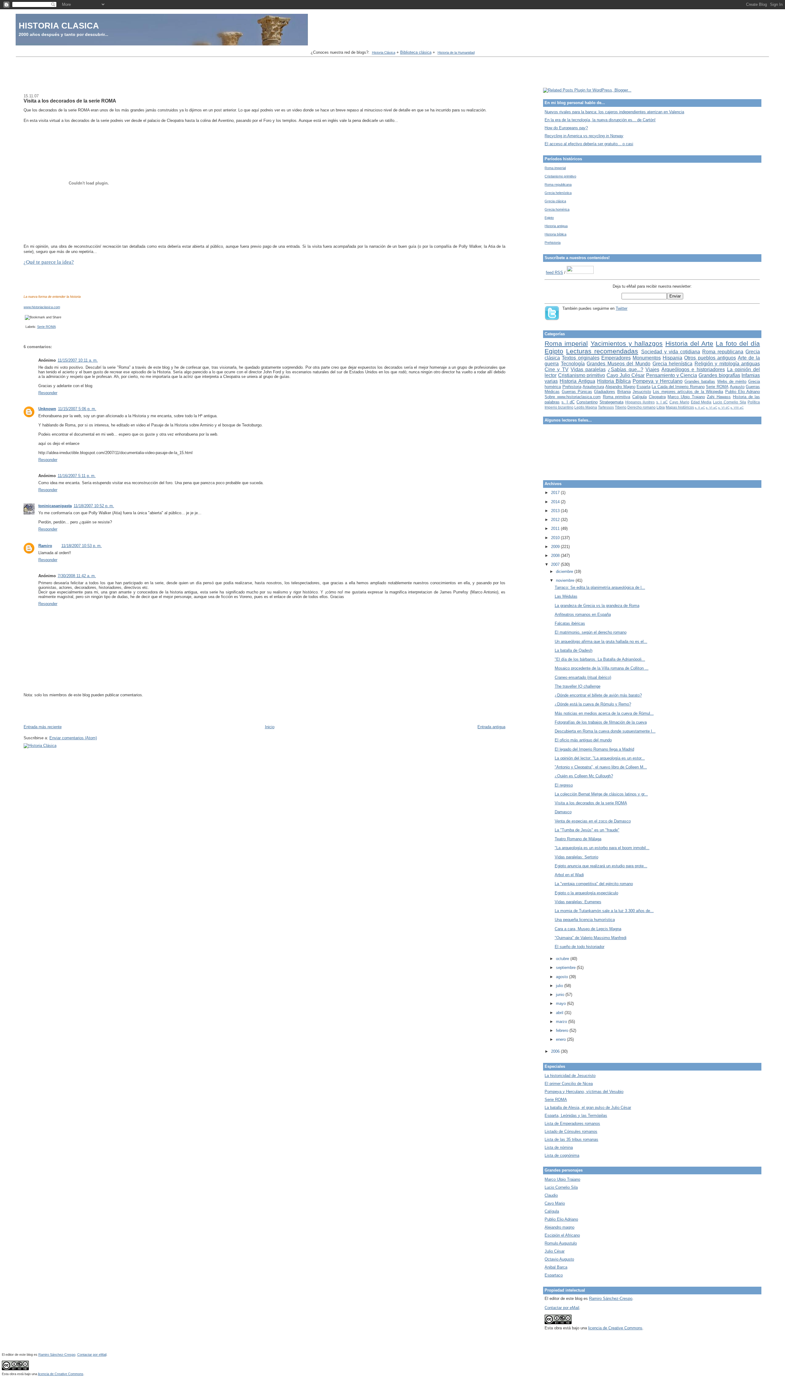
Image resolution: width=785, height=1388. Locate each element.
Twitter (621, 308)
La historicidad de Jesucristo (570, 1075)
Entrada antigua (491, 727)
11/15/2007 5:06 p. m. (77, 408)
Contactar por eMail (562, 1307)
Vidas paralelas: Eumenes (578, 902)
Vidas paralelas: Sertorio (576, 857)
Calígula (639, 397)
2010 (556, 537)
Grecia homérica (557, 209)
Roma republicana (558, 184)
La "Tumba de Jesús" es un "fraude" (587, 830)
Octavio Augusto (559, 1259)
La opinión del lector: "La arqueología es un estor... (600, 758)
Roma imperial (555, 168)
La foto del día (738, 343)
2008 (556, 555)
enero (561, 1039)
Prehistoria (553, 242)
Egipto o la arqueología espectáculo (586, 893)
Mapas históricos (680, 407)
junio (560, 994)
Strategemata (611, 402)
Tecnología (573, 363)
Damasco (563, 812)
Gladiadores (604, 391)
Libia (661, 407)
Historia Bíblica (614, 381)
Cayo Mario (679, 402)
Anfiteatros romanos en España (583, 614)
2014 (556, 502)
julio (560, 985)
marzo (562, 1021)
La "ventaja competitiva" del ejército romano (594, 883)
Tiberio (620, 407)
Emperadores (616, 357)
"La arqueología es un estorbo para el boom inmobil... (602, 848)
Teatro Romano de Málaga (578, 839)
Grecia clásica (555, 201)
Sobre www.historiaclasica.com (573, 397)
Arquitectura (593, 386)
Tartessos (606, 407)
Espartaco (554, 1275)
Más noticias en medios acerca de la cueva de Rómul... (604, 713)
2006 (556, 1051)
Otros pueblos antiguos (710, 357)
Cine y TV (556, 369)
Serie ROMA (46, 327)
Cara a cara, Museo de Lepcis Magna (588, 929)
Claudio (551, 1195)
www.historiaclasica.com (42, 307)
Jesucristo (642, 391)
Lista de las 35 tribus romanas (571, 1139)
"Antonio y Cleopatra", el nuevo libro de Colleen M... (601, 767)
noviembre (566, 580)
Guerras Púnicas (577, 391)
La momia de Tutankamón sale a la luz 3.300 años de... (604, 910)
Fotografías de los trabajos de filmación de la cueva (601, 722)
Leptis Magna (585, 407)
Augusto (737, 386)
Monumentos (647, 357)
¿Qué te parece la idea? (49, 262)
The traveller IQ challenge (577, 686)
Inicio (269, 727)
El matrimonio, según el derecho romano (590, 632)
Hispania (672, 357)
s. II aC (700, 407)
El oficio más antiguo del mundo (583, 740)
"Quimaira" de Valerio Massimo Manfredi (590, 937)
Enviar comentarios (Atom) (73, 738)
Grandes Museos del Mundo (618, 363)
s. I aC (662, 402)
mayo (561, 1003)
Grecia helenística (558, 193)
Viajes (652, 369)
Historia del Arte (689, 343)
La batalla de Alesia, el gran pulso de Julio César (588, 1107)
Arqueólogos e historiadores (693, 369)
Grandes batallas (699, 381)
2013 (556, 510)
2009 (556, 546)
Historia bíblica (555, 234)
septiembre (566, 967)
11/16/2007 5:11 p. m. (77, 475)
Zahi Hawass (719, 397)
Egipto (549, 218)
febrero (562, 1030)
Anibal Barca (556, 1267)
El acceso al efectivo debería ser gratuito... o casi (589, 144)
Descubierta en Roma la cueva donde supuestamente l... (605, 731)
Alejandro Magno (620, 386)
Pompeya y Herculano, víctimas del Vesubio (584, 1091)
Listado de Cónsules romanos (571, 1131)
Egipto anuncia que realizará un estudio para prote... (601, 866)
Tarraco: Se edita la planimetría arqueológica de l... (600, 587)
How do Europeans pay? (566, 128)
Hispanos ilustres (640, 402)
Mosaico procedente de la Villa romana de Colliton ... (602, 668)
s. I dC (568, 402)
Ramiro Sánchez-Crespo (610, 1298)
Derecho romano (641, 407)
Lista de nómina (559, 1147)
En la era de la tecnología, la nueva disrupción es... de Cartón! (600, 120)
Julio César (555, 1251)
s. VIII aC (737, 407)
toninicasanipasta (55, 505)
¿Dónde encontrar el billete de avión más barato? (598, 695)
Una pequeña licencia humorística (585, 919)
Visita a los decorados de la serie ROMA (70, 100)
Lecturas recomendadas (602, 351)
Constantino (587, 402)
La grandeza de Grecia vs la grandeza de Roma (597, 605)
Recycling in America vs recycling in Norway (584, 136)
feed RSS (554, 272)
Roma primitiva (616, 397)
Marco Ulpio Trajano (686, 397)
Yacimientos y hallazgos (627, 343)
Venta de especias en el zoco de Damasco (593, 821)
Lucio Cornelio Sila (729, 402)
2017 (556, 492)
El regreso (564, 785)
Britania (624, 391)
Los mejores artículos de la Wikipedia (688, 391)
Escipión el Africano (562, 1235)
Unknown (47, 408)
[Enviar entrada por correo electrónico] (24, 327)
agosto (562, 976)
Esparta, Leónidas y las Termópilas (576, 1115)
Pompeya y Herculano (657, 381)
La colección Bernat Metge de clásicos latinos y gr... (601, 794)
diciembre (565, 571)
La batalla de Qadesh (573, 650)
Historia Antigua (577, 381)
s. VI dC (723, 407)
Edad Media (701, 402)
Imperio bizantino (559, 407)
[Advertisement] (392, 73)
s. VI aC (711, 407)
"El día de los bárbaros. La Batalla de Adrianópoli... (600, 659)
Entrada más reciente (43, 727)
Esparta (643, 386)
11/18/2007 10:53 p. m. (81, 545)
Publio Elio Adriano (742, 391)
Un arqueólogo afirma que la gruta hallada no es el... (601, 641)
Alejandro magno (559, 1227)
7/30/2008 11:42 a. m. (77, 575)
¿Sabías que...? (625, 369)
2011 (556, 528)
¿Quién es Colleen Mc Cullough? (584, 776)
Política (754, 402)
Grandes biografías (719, 375)
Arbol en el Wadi (569, 875)
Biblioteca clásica (415, 52)
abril (560, 1012)
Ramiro (45, 545)
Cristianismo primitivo (560, 176)
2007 (556, 564)
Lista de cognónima (562, 1155)
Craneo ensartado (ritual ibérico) (583, 677)
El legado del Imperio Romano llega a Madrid (594, 749)
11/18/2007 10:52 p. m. (94, 505)
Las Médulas (566, 596)
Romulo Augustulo (561, 1243)
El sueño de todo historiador (579, 946)
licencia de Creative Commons (615, 1328)
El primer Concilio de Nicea (569, 1083)
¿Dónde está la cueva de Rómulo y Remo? (593, 704)
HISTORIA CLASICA (59, 25)
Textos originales (580, 357)
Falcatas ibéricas (570, 623)
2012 (556, 519)
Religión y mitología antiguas (727, 363)
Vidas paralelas (588, 369)
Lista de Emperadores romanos (572, 1123)
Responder (47, 393)
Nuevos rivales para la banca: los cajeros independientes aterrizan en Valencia (614, 112)
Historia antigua (556, 226)
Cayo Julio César (626, 375)
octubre (563, 958)
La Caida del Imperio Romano (678, 386)
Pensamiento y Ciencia (671, 375)
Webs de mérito (731, 381)
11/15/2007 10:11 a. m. (78, 360)
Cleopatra (657, 397)
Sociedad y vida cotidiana (670, 351)
